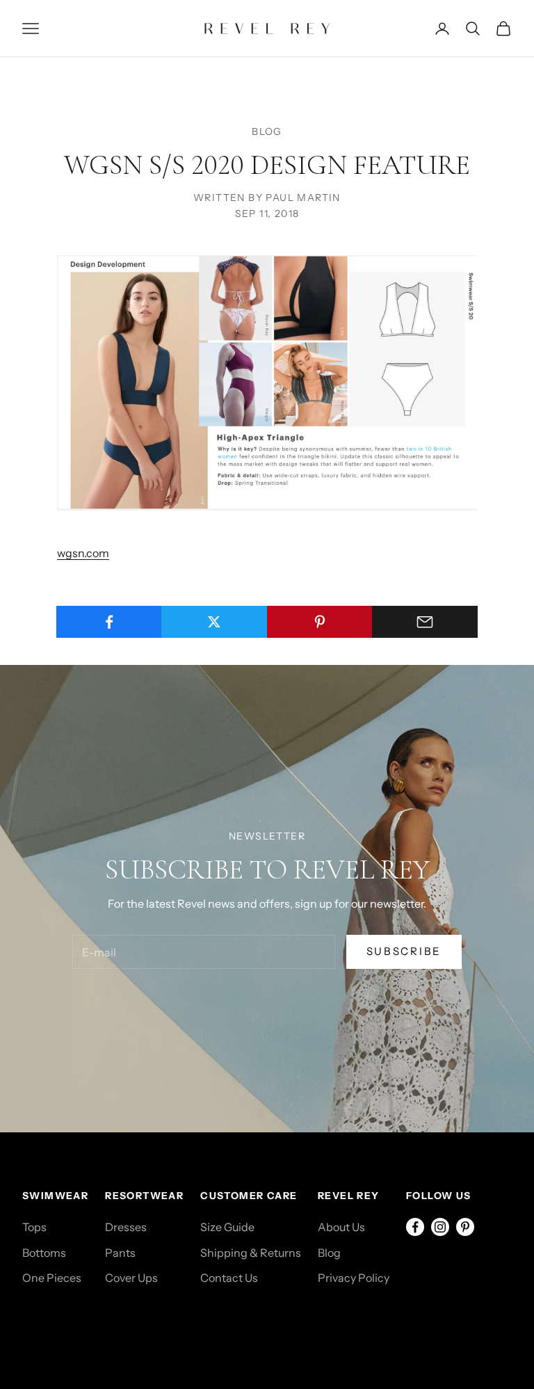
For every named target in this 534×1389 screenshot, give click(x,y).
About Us (341, 1227)
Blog (329, 1253)
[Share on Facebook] (109, 622)
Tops (34, 1227)
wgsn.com (83, 553)
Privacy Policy (353, 1278)
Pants (120, 1253)
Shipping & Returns (250, 1253)
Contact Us (229, 1278)
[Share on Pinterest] (320, 622)
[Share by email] (425, 622)
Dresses (126, 1227)
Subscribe (404, 951)
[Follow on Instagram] (440, 1227)
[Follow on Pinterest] (465, 1227)
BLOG (267, 131)
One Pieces (51, 1278)
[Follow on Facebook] (415, 1227)
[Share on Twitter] (214, 622)
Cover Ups (131, 1278)
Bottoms (44, 1253)
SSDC (83, 1324)
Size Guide (227, 1227)
